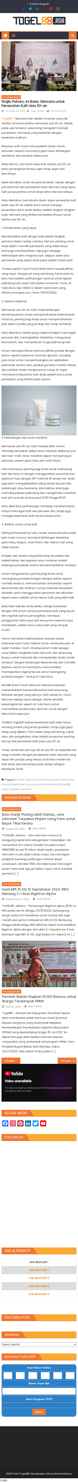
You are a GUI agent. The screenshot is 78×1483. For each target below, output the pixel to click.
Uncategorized (11, 97)
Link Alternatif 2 (39, 1278)
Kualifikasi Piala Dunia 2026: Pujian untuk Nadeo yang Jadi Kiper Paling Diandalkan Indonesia (13, 1061)
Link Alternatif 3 (39, 1286)
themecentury (63, 1473)
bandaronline (41, 779)
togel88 (14, 789)
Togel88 (7, 118)
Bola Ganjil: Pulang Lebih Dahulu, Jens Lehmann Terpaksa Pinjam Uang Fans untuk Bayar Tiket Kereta (38, 818)
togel (5, 789)
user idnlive (37, 111)
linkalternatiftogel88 (57, 784)
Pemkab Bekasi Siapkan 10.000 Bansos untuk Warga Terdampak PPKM (39, 998)
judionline (38, 784)
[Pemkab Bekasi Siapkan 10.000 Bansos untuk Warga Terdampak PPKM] (39, 964)
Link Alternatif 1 (39, 1270)
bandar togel (23, 779)
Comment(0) (58, 111)
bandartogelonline (62, 779)
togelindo (26, 789)
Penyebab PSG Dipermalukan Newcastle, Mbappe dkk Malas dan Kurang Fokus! (68, 1061)
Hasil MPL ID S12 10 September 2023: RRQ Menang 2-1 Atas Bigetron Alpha (35, 891)
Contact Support (39, 3)
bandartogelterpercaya (16, 784)
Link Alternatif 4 (39, 1294)
